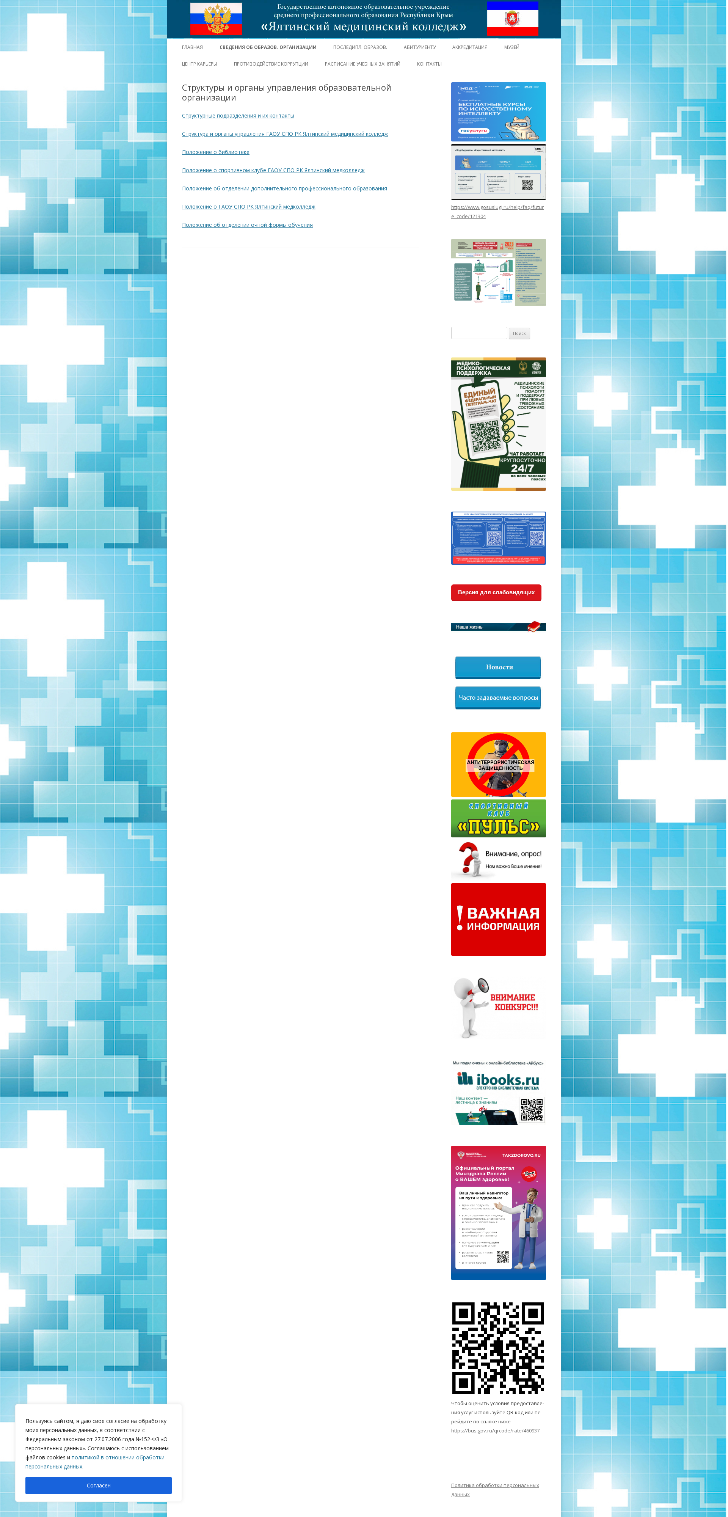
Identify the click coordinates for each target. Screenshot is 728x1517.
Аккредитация (470, 47)
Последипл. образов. (360, 47)
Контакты (429, 64)
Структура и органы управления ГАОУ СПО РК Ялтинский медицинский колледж (285, 133)
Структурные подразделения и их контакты (238, 115)
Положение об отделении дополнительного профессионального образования (284, 188)
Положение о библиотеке (215, 151)
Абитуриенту (420, 47)
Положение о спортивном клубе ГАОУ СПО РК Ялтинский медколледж (273, 170)
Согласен (99, 1485)
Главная (192, 47)
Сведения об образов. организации (268, 47)
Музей (511, 47)
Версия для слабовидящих (496, 592)
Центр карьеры (199, 64)
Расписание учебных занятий (362, 64)
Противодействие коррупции (271, 64)
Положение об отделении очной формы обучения (247, 224)
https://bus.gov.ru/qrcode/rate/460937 (495, 1430)
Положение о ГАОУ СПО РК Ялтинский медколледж (248, 206)
